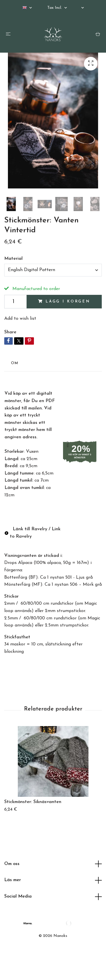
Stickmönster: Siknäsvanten (32, 802)
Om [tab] (14, 363)
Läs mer (12, 880)
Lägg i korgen (68, 301)
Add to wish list (20, 318)
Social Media (18, 896)
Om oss (12, 864)
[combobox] (53, 270)
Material (13, 258)
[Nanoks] (53, 34)
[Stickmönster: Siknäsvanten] (53, 761)
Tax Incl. (55, 8)
